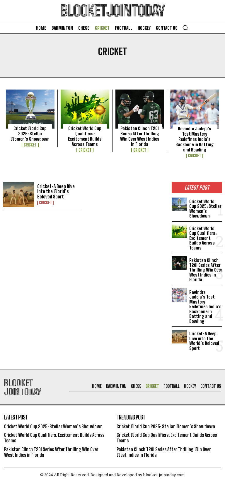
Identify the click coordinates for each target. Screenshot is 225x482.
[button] (185, 27)
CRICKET (30, 145)
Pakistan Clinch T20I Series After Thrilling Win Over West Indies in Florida (139, 136)
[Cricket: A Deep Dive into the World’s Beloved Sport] (18, 194)
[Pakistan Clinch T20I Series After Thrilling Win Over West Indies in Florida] (139, 109)
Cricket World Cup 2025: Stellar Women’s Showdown (30, 133)
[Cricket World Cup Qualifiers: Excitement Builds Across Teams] (85, 109)
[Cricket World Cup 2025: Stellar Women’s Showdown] (30, 109)
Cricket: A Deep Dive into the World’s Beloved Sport (56, 191)
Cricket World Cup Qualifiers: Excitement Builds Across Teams (85, 136)
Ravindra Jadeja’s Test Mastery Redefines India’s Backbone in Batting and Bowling (194, 139)
